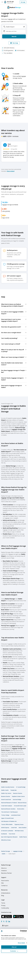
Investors (4, 870)
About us (4, 868)
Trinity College (5, 815)
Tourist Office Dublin (7, 824)
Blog (2, 895)
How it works (5, 880)
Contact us (4, 885)
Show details (21, 943)
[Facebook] (1, 921)
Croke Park (14, 827)
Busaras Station (5, 796)
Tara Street (12, 834)
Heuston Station (17, 793)
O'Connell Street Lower (20, 805)
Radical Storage (5, 851)
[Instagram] (6, 921)
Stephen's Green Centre (18, 796)
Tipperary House (18, 824)
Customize (13, 951)
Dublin (3, 853)
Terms (3, 903)
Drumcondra (20, 809)
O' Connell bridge (20, 787)
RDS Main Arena (19, 830)
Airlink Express (5, 827)
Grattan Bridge (17, 799)
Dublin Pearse (23, 837)
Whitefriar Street (6, 840)
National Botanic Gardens (8, 809)
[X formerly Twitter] (3, 921)
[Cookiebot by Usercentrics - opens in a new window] (20, 931)
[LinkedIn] (9, 921)
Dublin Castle (4, 790)
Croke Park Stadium (6, 805)
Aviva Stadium (22, 827)
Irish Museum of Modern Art (9, 821)
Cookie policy (5, 908)
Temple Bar (13, 790)
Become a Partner (6, 873)
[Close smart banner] (2, 2)
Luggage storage (17, 851)
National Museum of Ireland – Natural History (14, 802)
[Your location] (24, 27)
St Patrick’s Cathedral (7, 830)
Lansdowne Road (15, 815)
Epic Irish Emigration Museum (9, 837)
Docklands (4, 834)
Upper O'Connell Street (7, 818)
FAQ (2, 883)
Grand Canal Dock (6, 799)
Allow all (14, 947)
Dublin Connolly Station (7, 787)
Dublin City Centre (6, 793)
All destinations (5, 893)
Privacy (3, 905)
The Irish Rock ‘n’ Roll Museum (9, 812)
